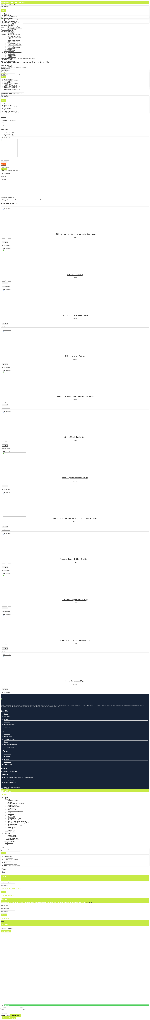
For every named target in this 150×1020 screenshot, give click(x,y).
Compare (4, 169)
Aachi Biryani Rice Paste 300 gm (75, 477)
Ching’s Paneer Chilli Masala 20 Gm (75, 640)
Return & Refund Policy (10, 744)
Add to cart (3, 162)
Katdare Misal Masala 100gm (75, 437)
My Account (7, 754)
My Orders (7, 756)
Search (3, 10)
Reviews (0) (7, 173)
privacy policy (88, 902)
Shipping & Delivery (9, 724)
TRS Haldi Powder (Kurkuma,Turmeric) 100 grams (75, 234)
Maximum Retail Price (10, 133)
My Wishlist (7, 762)
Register (4, 914)
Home (2, 58)
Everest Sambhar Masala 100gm (75, 315)
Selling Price (7, 135)
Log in (3, 891)
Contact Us (7, 722)
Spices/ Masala (16, 170)
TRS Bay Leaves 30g (75, 274)
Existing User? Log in (6, 918)
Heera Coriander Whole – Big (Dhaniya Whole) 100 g (75, 518)
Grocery (9, 170)
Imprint (6, 742)
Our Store (7, 716)
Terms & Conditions (9, 739)
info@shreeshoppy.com (10, 782)
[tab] (76, 173)
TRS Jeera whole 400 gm (75, 356)
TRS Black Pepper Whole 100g (75, 599)
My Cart (6, 759)
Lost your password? (15, 888)
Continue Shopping (6, 931)
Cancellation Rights (9, 747)
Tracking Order (8, 764)
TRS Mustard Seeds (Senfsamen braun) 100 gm (75, 396)
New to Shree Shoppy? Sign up (8, 895)
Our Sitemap (7, 727)
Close (9, 791)
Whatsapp (6, 1005)
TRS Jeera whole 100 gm (7, 120)
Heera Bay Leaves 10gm (75, 681)
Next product (4, 95)
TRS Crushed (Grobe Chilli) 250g (9, 93)
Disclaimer (7, 734)
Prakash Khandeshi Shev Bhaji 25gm (75, 559)
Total (5, 137)
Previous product (5, 68)
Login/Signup (4, 791)
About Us (6, 719)
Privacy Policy (8, 736)
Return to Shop (15, 1015)
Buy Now (3, 164)
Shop (6, 58)
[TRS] (9, 156)
